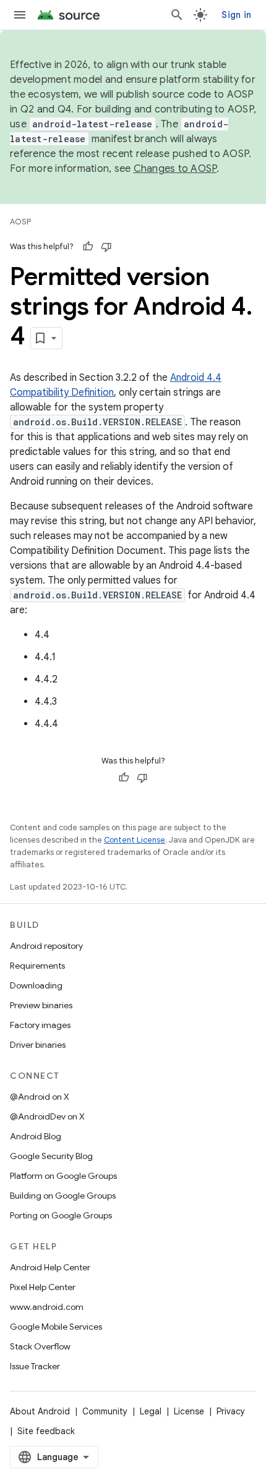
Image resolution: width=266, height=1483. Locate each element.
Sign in (236, 14)
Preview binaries (41, 1005)
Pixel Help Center (42, 1287)
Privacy (231, 1411)
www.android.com (47, 1306)
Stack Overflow (40, 1346)
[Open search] (176, 14)
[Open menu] (19, 15)
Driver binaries (38, 1044)
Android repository (46, 945)
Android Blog (35, 1136)
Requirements (37, 965)
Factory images (40, 1024)
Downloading (36, 985)
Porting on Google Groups (61, 1215)
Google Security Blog (51, 1156)
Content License (134, 840)
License (189, 1411)
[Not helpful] (106, 246)
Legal (150, 1411)
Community (104, 1411)
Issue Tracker (35, 1366)
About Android (40, 1411)
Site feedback (46, 1431)
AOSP (20, 221)
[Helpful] (88, 246)
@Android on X (39, 1096)
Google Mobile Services (56, 1326)
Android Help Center (50, 1267)
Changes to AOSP (175, 169)
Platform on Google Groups (63, 1175)
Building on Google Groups (63, 1195)
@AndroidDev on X (47, 1116)
